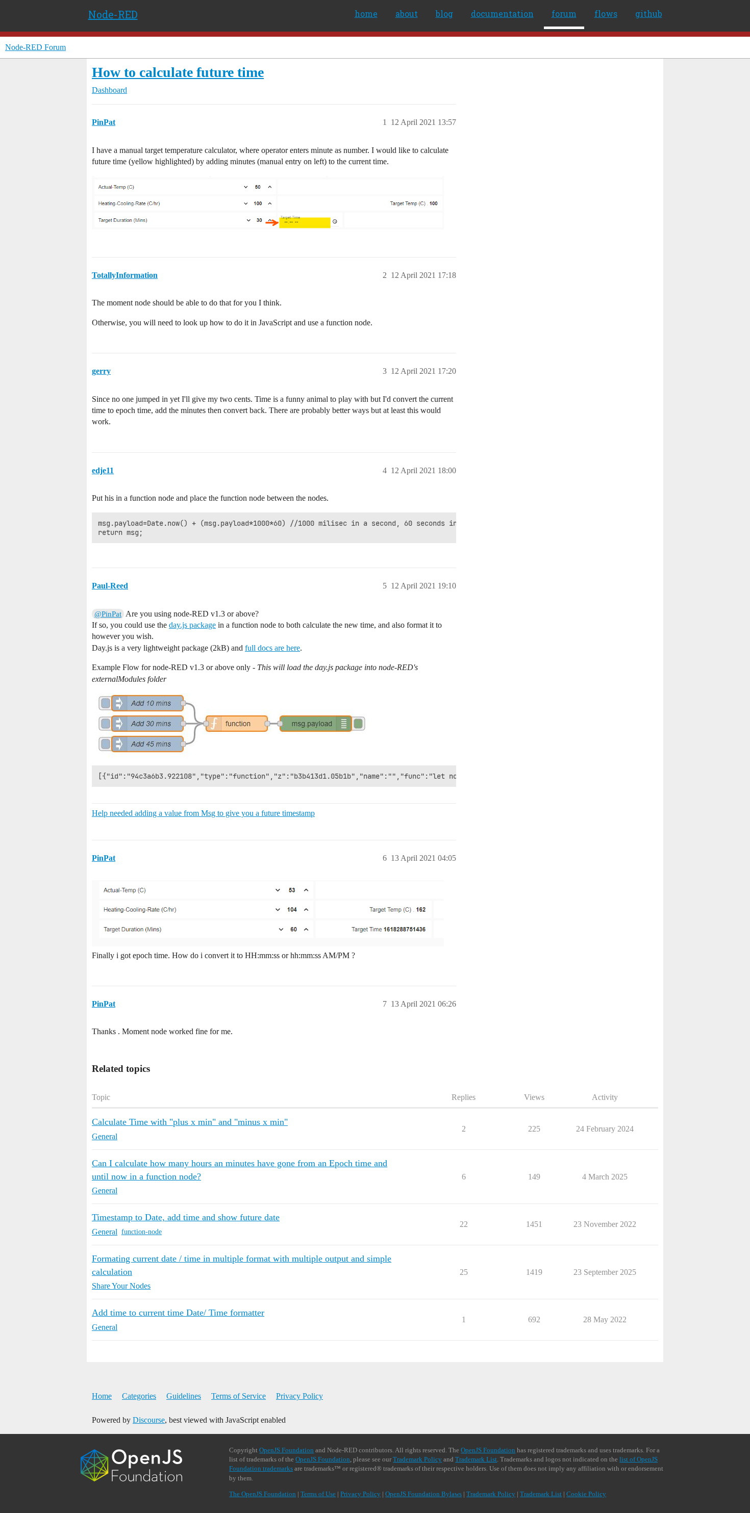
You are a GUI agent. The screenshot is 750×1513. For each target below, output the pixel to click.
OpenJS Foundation (286, 1450)
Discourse (149, 1420)
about (406, 13)
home (366, 13)
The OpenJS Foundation (262, 1494)
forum (564, 13)
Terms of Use (318, 1494)
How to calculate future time (178, 72)
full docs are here (272, 648)
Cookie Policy (586, 1494)
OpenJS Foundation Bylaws (423, 1494)
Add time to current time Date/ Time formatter (178, 1312)
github (648, 13)
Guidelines (183, 1396)
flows (605, 13)
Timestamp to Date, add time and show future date (186, 1217)
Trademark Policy (417, 1459)
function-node (141, 1232)
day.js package (192, 625)
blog (444, 13)
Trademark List (476, 1459)
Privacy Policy (299, 1396)
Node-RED (113, 14)
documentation (502, 13)
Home (102, 1396)
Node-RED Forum (35, 47)
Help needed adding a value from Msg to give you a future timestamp (203, 813)
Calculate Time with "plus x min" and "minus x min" (190, 1122)
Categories (139, 1396)
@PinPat (107, 614)
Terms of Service (238, 1396)
